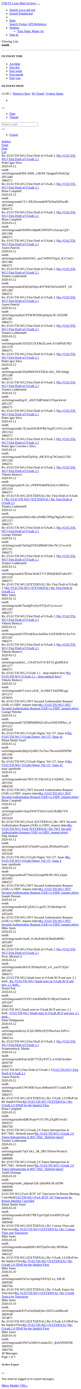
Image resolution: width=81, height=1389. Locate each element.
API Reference (37, 24)
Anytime (14, 64)
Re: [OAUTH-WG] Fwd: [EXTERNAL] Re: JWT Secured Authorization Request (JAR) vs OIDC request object (37, 829)
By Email (38, 93)
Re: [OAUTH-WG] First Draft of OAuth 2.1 (39, 157)
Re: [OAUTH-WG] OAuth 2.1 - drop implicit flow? (36, 674)
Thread (13, 117)
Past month (16, 74)
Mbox (5, 1385)
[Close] (3, 1373)
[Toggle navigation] (38, 4)
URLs (23, 1385)
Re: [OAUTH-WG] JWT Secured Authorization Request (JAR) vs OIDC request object (40, 706)
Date (12, 113)
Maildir (14, 1385)
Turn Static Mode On (30, 31)
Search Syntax (18, 24)
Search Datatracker (21, 13)
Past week (15, 71)
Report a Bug (21, 93)
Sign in (13, 34)
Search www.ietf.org (22, 10)
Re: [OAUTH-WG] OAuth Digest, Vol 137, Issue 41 (37, 735)
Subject (6, 141)
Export (13, 134)
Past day (14, 67)
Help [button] (12, 20)
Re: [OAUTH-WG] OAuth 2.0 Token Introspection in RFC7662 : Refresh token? (38, 1135)
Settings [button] (14, 27)
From (5, 145)
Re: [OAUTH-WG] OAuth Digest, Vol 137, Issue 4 (36, 859)
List (4, 152)
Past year (15, 78)
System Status (54, 93)
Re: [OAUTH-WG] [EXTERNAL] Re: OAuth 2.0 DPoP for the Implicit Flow (37, 1103)
